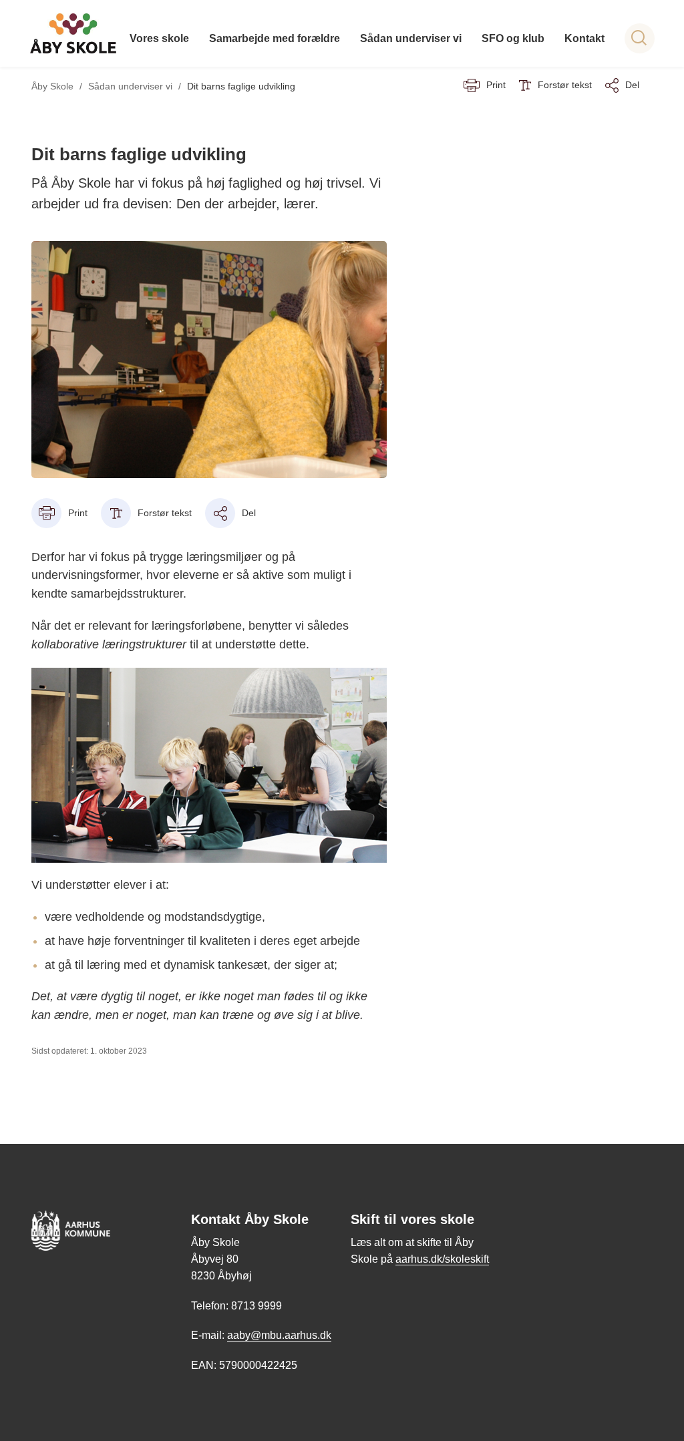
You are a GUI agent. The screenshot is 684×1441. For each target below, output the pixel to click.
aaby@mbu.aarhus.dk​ (279, 1335)
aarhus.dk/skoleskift (442, 1259)
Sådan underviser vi (411, 38)
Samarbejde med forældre (274, 38)
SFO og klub (513, 38)
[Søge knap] (640, 38)
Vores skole (159, 38)
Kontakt (584, 38)
